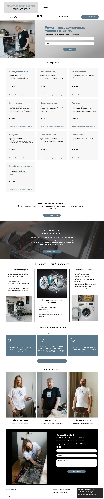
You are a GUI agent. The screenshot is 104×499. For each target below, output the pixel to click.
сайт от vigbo (8, 496)
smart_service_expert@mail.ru (60, 492)
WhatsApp (61, 489)
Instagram (67, 489)
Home (45, 7)
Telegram (55, 489)
